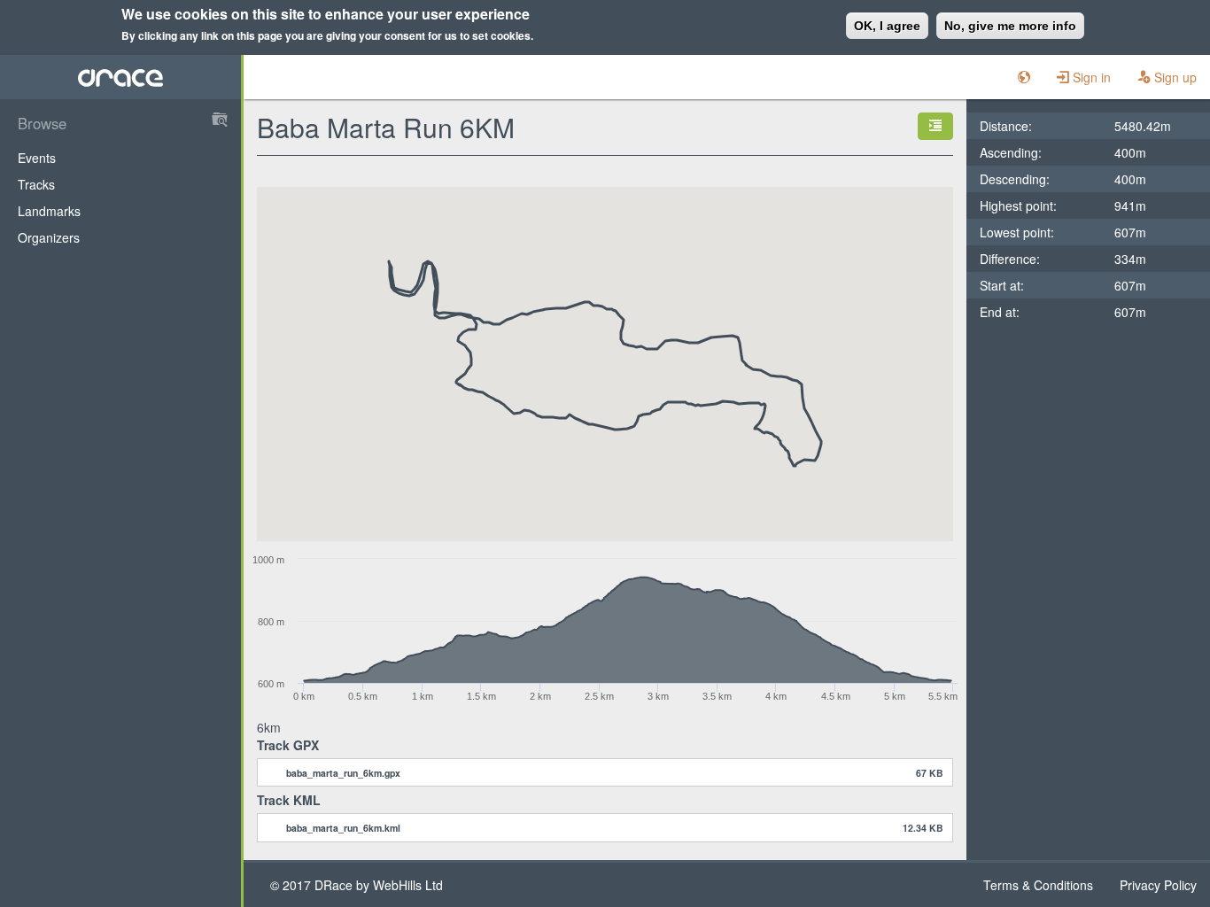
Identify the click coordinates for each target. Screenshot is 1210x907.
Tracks (36, 184)
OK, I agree (887, 26)
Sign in (1090, 77)
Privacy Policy (1158, 885)
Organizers (49, 237)
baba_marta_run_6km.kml (343, 827)
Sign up (1174, 77)
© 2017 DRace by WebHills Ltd (356, 885)
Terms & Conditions (1038, 885)
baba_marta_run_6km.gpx (343, 772)
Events (37, 158)
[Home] (121, 77)
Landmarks (49, 211)
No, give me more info (1010, 26)
